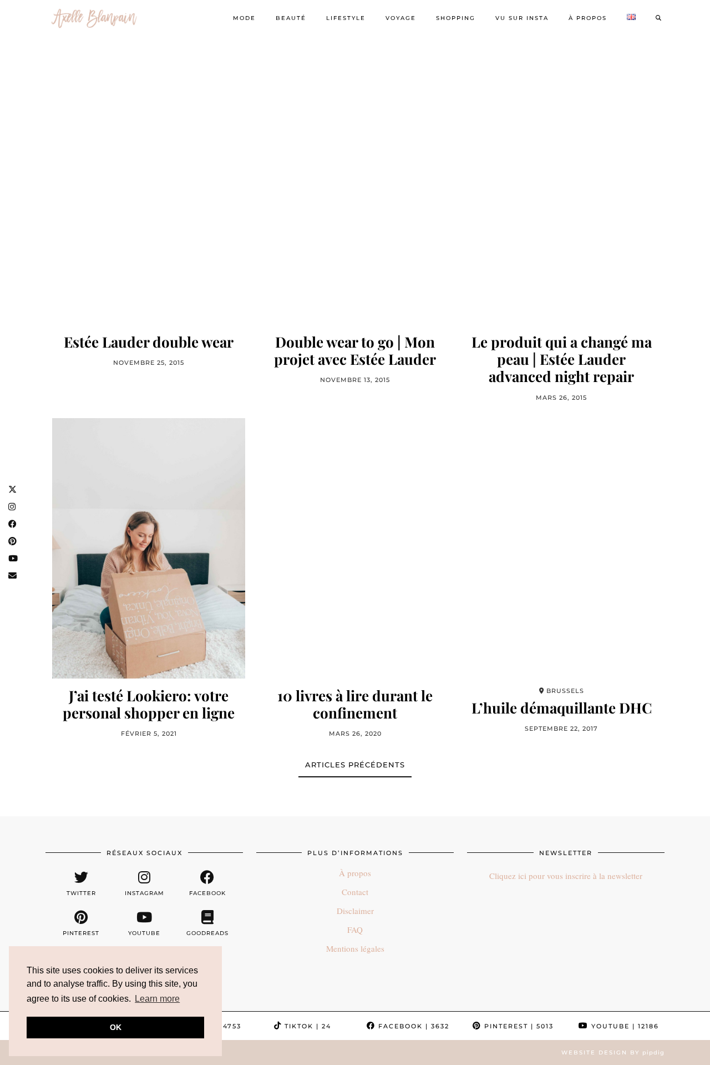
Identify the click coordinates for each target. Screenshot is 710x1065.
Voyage (401, 18)
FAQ (355, 929)
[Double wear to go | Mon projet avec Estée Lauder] (355, 194)
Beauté (291, 18)
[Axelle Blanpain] (94, 18)
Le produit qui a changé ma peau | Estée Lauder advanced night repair (561, 359)
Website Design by (613, 1052)
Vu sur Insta (522, 18)
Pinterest (517, 1026)
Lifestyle (346, 18)
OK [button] (115, 1027)
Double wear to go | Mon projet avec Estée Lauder (355, 350)
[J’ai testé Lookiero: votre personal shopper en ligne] (148, 548)
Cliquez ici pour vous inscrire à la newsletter (565, 875)
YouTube (624, 1026)
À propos (588, 18)
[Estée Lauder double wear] (148, 194)
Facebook (412, 1026)
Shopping (455, 18)
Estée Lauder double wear (149, 341)
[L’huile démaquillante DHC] (561, 548)
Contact (355, 891)
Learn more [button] (157, 998)
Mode (244, 18)
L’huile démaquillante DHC (561, 707)
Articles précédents (355, 764)
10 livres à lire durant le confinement (355, 704)
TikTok (306, 1026)
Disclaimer (355, 910)
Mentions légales (355, 948)
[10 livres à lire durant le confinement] (355, 548)
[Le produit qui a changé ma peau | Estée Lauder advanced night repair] (561, 194)
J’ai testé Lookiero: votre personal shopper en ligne (149, 704)
